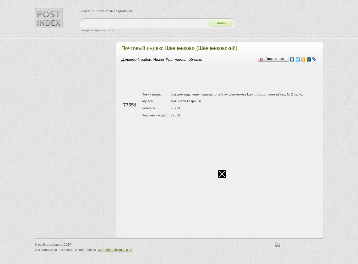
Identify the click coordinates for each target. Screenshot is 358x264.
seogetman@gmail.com (115, 250)
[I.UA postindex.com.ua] (286, 249)
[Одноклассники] (303, 59)
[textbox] (142, 23)
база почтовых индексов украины (49, 18)
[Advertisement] (216, 78)
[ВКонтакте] (292, 59)
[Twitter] (298, 59)
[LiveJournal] (314, 59)
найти (219, 23)
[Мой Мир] (309, 59)
